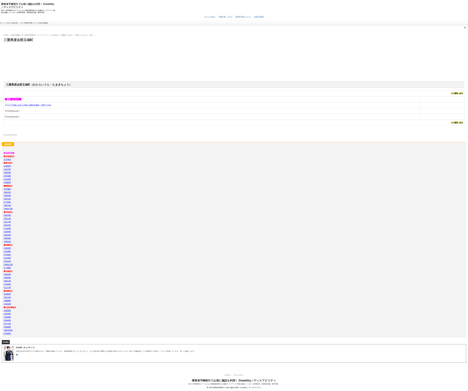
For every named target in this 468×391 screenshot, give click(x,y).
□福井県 (7, 225)
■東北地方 (8, 163)
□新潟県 (7, 215)
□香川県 (7, 297)
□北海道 (7, 159)
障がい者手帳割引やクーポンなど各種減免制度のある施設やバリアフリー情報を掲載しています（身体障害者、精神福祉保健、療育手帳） (234, 384)
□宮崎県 (7, 327)
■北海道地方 (9, 156)
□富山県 (7, 218)
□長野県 (7, 232)
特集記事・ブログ (225, 17)
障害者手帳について (243, 17)
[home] (17, 355)
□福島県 (7, 182)
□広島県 (7, 284)
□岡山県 (7, 281)
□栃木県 (7, 192)
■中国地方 (8, 271)
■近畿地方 (8, 245)
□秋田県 (7, 172)
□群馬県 (7, 195)
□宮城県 (7, 176)
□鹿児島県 (8, 330)
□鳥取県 (7, 274)
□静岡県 (7, 238)
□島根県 (7, 278)
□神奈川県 (8, 209)
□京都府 (7, 251)
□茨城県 (7, 189)
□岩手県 (7, 169)
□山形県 (7, 179)
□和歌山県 (8, 264)
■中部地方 (8, 212)
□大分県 (7, 324)
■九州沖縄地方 (10, 307)
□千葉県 (7, 202)
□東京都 (7, 205)
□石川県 (7, 222)
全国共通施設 (259, 17)
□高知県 (7, 304)
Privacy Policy (239, 375)
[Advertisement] (234, 62)
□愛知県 (7, 241)
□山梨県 (7, 228)
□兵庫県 (7, 258)
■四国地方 (8, 291)
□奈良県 (7, 261)
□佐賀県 (7, 314)
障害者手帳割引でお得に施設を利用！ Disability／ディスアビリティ (234, 380)
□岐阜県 (7, 235)
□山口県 (7, 287)
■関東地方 (8, 186)
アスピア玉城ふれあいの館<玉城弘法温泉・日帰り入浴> (28, 105)
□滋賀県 (7, 248)
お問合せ (227, 375)
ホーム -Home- (210, 17)
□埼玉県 (7, 199)
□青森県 (7, 166)
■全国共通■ (9, 153)
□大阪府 (7, 255)
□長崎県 (7, 317)
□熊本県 (7, 320)
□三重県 (7, 268)
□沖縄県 (7, 333)
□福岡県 (7, 310)
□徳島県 (7, 294)
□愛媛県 (7, 301)
